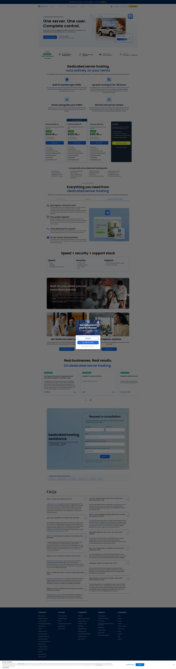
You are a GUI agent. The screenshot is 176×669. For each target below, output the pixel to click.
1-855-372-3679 (89, 342)
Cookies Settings (130, 664)
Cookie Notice (5, 667)
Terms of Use (21, 663)
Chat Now (88, 338)
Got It (140, 664)
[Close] (173, 664)
